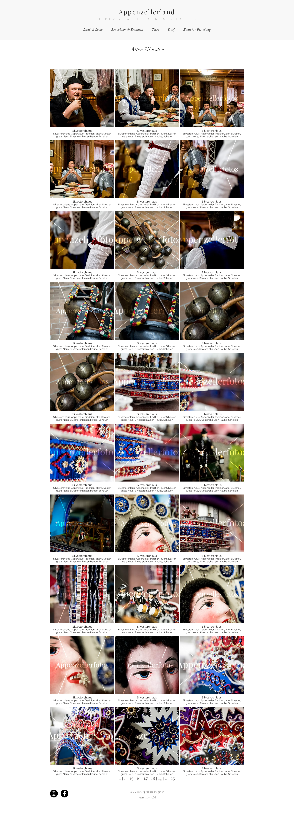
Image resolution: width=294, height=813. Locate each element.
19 (160, 778)
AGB (153, 797)
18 (153, 778)
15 (131, 778)
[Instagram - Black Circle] (54, 793)
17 (146, 778)
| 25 (171, 778)
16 (139, 778)
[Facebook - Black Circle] (64, 793)
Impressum (144, 797)
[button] (82, 104)
